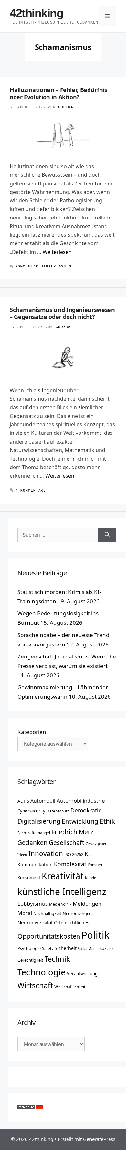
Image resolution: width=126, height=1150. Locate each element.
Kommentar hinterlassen (43, 266)
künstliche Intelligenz (61, 891)
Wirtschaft (35, 985)
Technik (57, 959)
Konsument (28, 878)
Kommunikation (35, 864)
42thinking (36, 13)
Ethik (107, 820)
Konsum (95, 864)
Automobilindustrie (81, 800)
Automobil (42, 800)
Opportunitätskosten (48, 936)
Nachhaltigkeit (47, 913)
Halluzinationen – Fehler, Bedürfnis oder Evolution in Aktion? (58, 93)
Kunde (90, 877)
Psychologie (29, 948)
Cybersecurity (31, 811)
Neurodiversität (35, 922)
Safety (47, 948)
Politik (95, 935)
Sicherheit (66, 948)
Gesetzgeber (96, 843)
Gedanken (32, 842)
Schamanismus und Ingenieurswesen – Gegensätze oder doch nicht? (62, 313)
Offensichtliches (71, 922)
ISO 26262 (73, 854)
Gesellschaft (66, 842)
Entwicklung (80, 820)
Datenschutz (58, 810)
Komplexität (70, 864)
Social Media (88, 948)
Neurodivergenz (78, 913)
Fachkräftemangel (33, 832)
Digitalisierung (38, 821)
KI (87, 854)
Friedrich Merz (72, 831)
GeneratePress (99, 1139)
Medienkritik (60, 904)
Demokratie (86, 810)
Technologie (41, 972)
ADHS (23, 801)
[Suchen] (107, 535)
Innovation (45, 853)
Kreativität (63, 876)
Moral (24, 913)
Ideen (22, 854)
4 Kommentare (31, 490)
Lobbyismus (32, 903)
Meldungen (87, 903)
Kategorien (31, 732)
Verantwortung (82, 974)
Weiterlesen (57, 251)
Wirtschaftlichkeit (69, 986)
